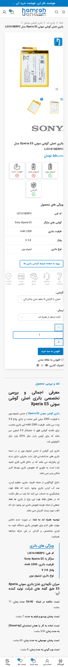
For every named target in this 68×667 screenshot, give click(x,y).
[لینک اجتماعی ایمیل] (46, 365)
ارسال (60, 310)
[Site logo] (34, 12)
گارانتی (59, 293)
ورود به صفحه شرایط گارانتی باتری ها (41, 263)
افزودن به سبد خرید (50, 351)
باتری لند (50, 23)
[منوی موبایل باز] (63, 11)
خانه (61, 23)
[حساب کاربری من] (4, 11)
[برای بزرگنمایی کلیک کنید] (57, 89)
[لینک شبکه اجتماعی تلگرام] (38, 365)
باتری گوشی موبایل (33, 23)
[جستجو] (56, 11)
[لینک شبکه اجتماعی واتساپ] (42, 365)
